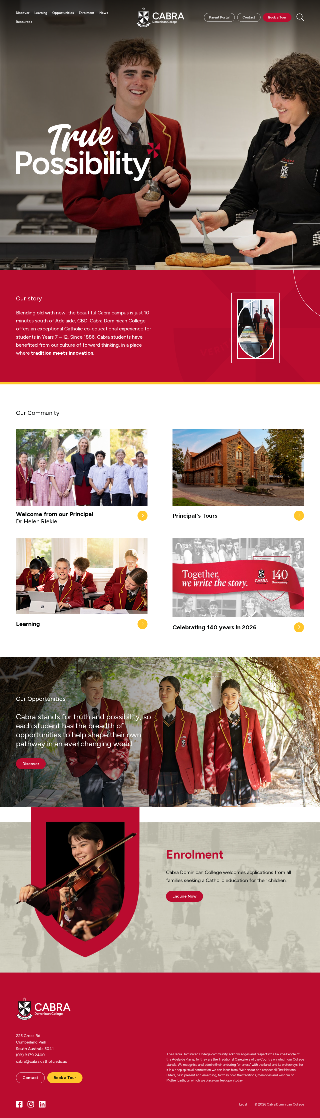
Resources (24, 22)
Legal (243, 1104)
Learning (40, 13)
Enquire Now (184, 896)
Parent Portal (219, 17)
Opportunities (63, 13)
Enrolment (86, 13)
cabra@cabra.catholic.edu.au (41, 1061)
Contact (248, 17)
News (104, 13)
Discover (23, 13)
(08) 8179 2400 (30, 1055)
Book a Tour (277, 17)
